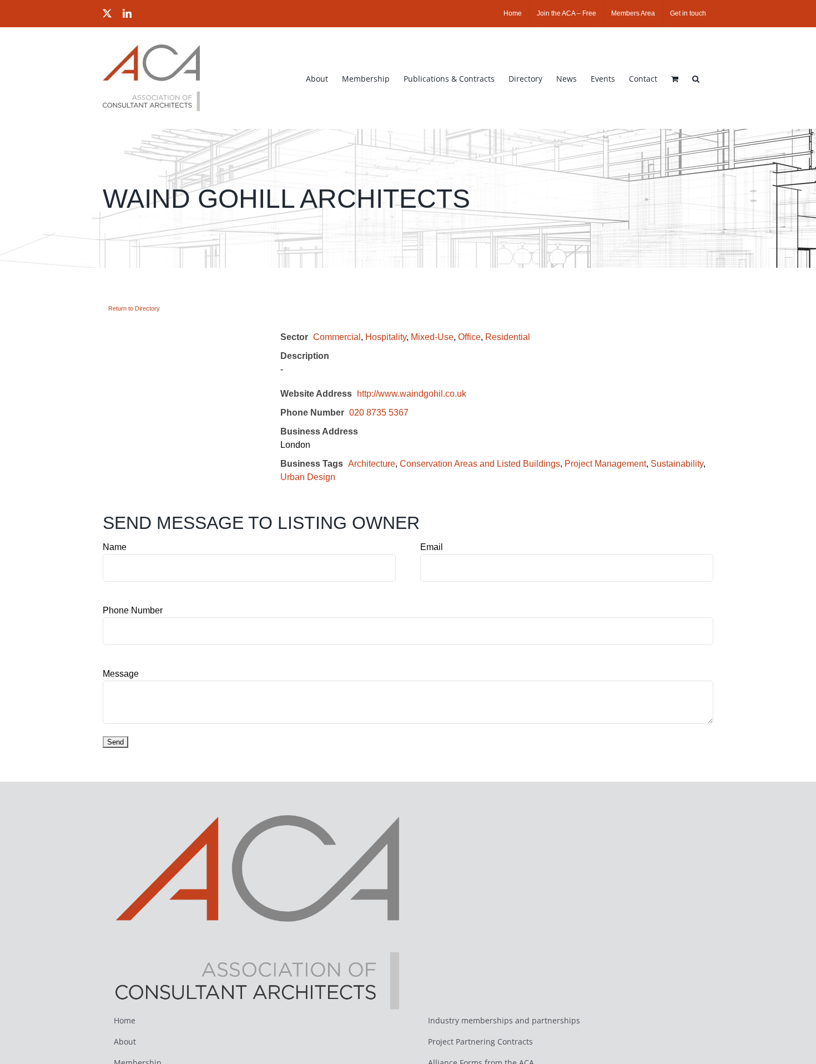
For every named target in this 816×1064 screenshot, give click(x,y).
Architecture (371, 463)
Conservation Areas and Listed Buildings (480, 463)
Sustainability (677, 463)
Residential (507, 337)
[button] (695, 77)
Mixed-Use (432, 337)
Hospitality (385, 337)
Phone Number (133, 610)
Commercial (337, 337)
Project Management (605, 463)
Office (469, 337)
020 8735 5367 (379, 412)
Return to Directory (134, 308)
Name (115, 547)
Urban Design (307, 477)
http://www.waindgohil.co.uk (411, 393)
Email (431, 547)
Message (121, 673)
